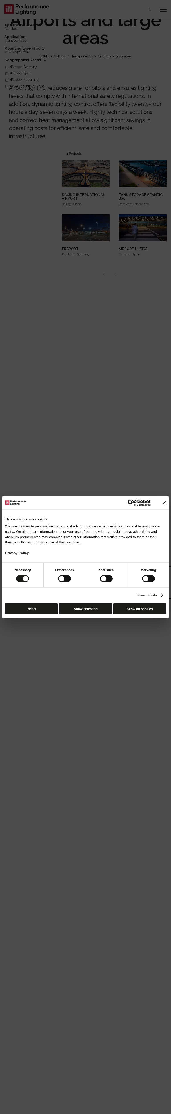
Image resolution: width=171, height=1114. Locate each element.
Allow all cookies (139, 608)
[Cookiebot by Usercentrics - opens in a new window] (131, 503)
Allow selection (86, 608)
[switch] (64, 578)
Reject (31, 608)
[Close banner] (164, 502)
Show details (146, 595)
